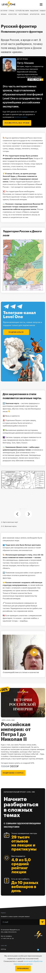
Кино (43, 14)
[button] (28, 514)
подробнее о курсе (13, 773)
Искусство (12, 14)
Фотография (23, 14)
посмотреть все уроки (17, 123)
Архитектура (34, 14)
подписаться (16, 332)
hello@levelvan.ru (9, 932)
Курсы (3, 949)
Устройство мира (22, 10)
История (4, 10)
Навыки (42, 10)
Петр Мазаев (25, 63)
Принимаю (23, 968)
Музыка (4, 14)
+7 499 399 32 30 (7, 938)
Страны (11, 10)
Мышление (34, 10)
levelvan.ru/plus (21, 117)
